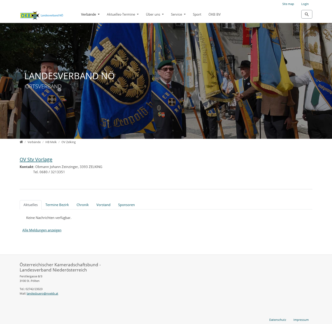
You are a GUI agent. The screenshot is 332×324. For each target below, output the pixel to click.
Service (177, 14)
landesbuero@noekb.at (42, 293)
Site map (288, 4)
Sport (197, 14)
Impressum (301, 320)
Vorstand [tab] (103, 204)
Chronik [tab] (83, 204)
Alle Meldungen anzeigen (41, 230)
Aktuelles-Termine (121, 14)
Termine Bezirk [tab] (57, 204)
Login (305, 4)
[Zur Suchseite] (306, 14)
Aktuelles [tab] (30, 204)
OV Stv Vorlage (36, 159)
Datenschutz (277, 320)
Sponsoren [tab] (126, 204)
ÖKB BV (214, 14)
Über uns (153, 14)
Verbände (89, 14)
